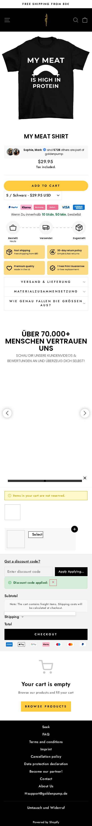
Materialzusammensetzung (46, 291)
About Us (46, 786)
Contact (46, 778)
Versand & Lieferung (46, 282)
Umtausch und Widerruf (46, 807)
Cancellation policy (46, 756)
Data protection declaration (46, 763)
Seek (46, 727)
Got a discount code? (22, 561)
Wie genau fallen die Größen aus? (46, 303)
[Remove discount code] (53, 582)
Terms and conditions (46, 741)
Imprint (46, 749)
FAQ (46, 734)
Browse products (46, 706)
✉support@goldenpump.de (46, 793)
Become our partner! (46, 771)
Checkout (46, 634)
